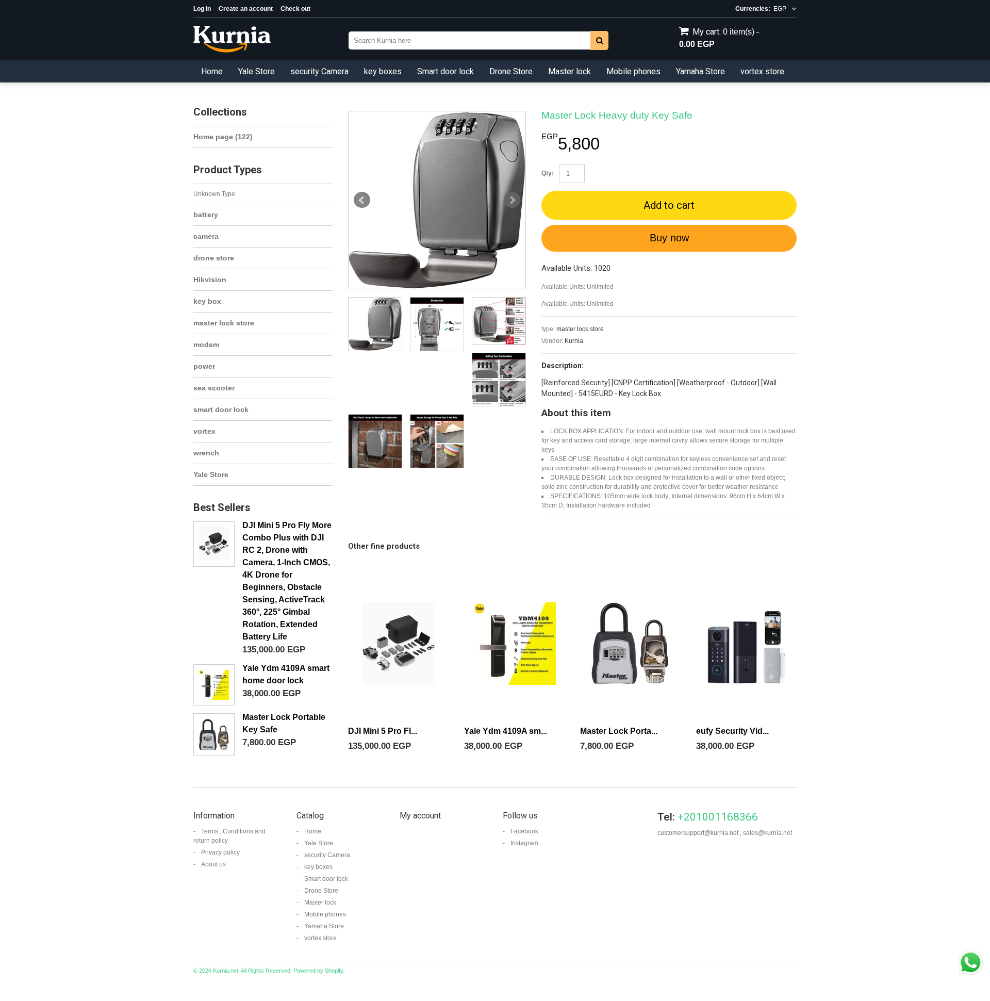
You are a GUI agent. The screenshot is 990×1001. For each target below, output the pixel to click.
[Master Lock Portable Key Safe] (630, 643)
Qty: (547, 173)
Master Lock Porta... (618, 731)
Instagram (524, 843)
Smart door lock (445, 71)
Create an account (246, 8)
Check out (295, 8)
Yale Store (256, 71)
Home (212, 71)
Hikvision (209, 279)
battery (205, 214)
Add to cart (669, 205)
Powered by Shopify (318, 970)
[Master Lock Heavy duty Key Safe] (437, 200)
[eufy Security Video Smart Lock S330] (746, 643)
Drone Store (511, 71)
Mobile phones (633, 71)
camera (206, 236)
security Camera (319, 71)
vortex (204, 431)
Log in (202, 8)
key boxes (383, 71)
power (204, 366)
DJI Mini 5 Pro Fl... (382, 731)
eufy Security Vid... (732, 731)
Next (512, 200)
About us (213, 864)
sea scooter (214, 388)
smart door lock (221, 409)
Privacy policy (220, 852)
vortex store (762, 71)
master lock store (580, 329)
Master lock (569, 71)
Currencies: (752, 8)
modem (206, 344)
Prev (362, 200)
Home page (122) (223, 137)
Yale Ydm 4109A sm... (505, 731)
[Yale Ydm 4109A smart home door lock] (514, 643)
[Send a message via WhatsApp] (970, 962)
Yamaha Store (700, 71)
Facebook (524, 831)
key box (207, 301)
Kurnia (574, 340)
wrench (206, 453)
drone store (213, 258)
